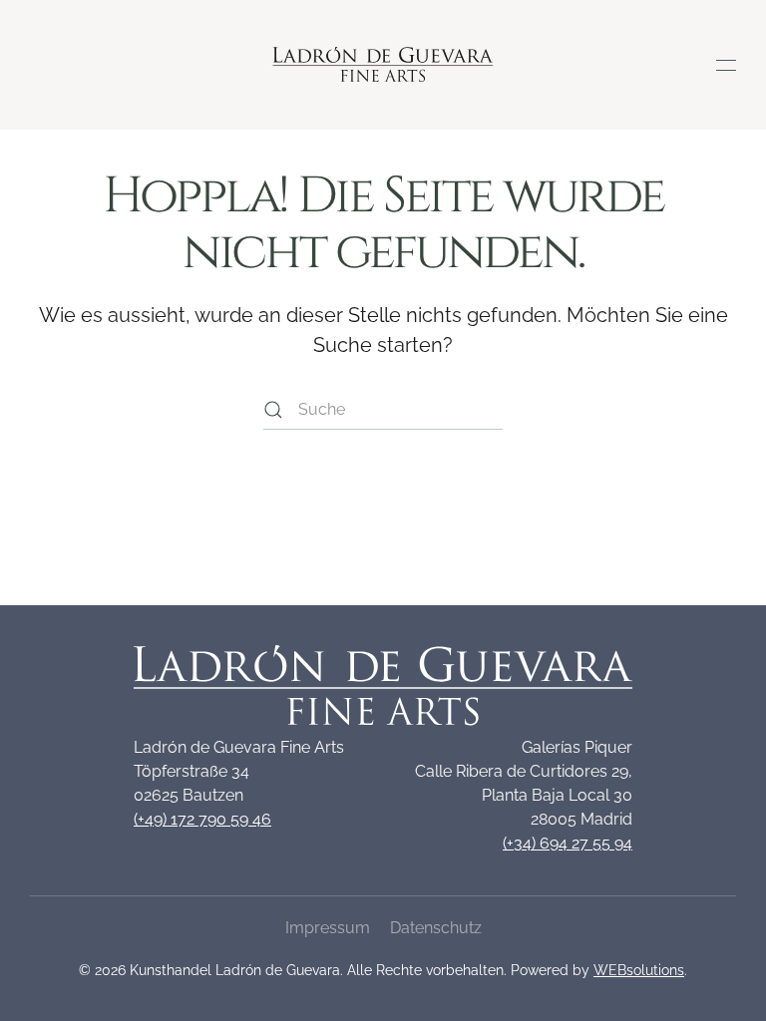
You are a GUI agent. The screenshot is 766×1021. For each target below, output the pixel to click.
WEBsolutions (638, 970)
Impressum (327, 927)
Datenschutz (436, 927)
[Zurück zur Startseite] (383, 65)
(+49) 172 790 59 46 (202, 819)
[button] (726, 65)
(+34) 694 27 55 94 (567, 843)
